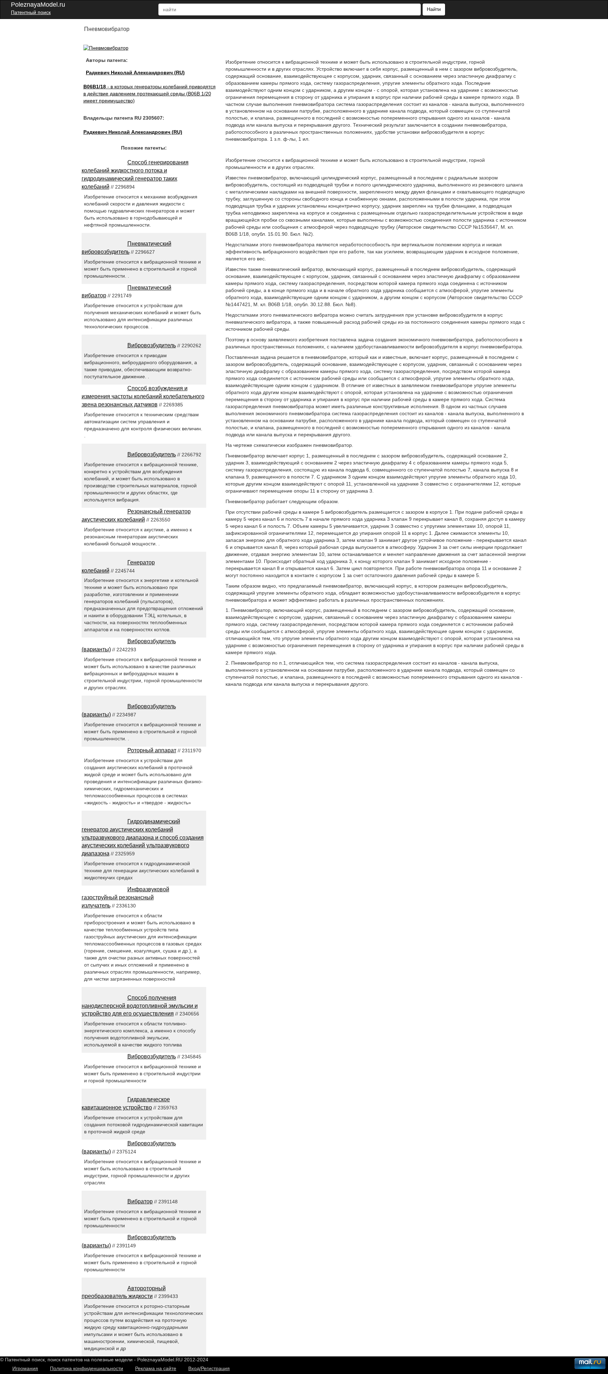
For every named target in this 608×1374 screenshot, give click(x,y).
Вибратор (140, 1201)
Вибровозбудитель (151, 345)
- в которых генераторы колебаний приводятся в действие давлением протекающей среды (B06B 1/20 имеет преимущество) (149, 93)
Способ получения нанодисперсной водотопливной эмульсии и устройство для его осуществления (140, 1006)
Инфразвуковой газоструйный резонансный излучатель (125, 897)
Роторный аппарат (151, 750)
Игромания (25, 1368)
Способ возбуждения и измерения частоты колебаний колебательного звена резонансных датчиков (143, 396)
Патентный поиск (31, 12)
